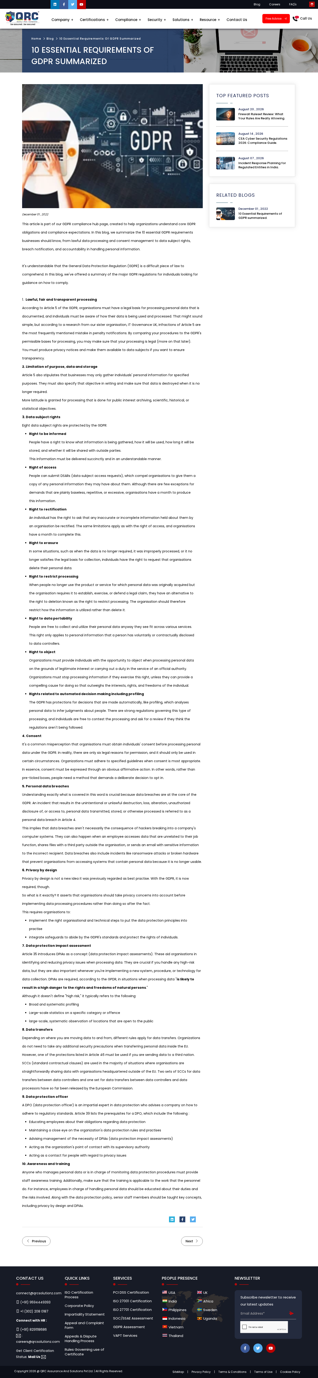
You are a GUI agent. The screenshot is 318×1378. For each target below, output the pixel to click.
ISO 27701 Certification (132, 1309)
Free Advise (273, 19)
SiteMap (178, 1372)
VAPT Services (125, 1335)
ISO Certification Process (79, 1294)
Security (155, 19)
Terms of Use (263, 1372)
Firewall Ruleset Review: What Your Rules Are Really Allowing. (261, 116)
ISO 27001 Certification (132, 1301)
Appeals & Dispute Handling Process (81, 1338)
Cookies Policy (290, 1372)
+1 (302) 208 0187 (33, 1311)
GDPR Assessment (129, 1327)
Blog (257, 4)
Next (190, 1241)
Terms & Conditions (232, 1372)
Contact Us (237, 19)
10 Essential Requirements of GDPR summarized (100, 39)
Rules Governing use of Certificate (84, 1352)
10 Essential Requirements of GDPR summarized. (260, 215)
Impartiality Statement (85, 1314)
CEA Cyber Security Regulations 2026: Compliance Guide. (262, 140)
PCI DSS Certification (131, 1292)
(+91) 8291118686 (33, 1329)
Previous (38, 1241)
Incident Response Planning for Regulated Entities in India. (262, 165)
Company (60, 19)
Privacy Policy (201, 1372)
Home (36, 39)
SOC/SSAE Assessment (133, 1318)
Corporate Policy (79, 1305)
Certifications (92, 19)
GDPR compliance (76, 224)
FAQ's (293, 4)
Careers (274, 4)
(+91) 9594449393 (35, 1302)
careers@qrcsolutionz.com (38, 1341)
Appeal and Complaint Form (84, 1325)
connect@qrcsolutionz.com (38, 1293)
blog (50, 39)
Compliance (126, 19)
